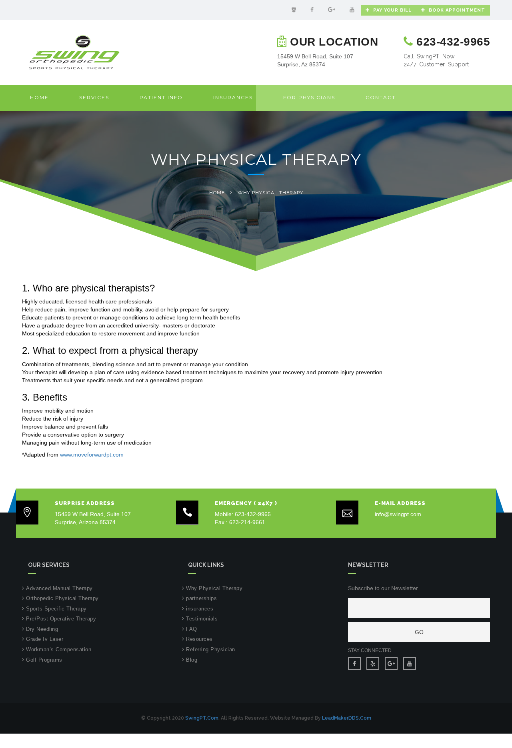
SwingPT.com (201, 718)
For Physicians (309, 97)
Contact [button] (381, 97)
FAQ (191, 629)
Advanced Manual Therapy (59, 588)
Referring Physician (210, 649)
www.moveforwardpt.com (92, 454)
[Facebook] (312, 9)
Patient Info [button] (161, 97)
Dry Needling (42, 629)
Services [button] (94, 97)
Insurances (233, 97)
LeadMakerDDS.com (346, 718)
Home (39, 97)
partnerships (201, 598)
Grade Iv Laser (44, 639)
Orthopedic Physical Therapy (62, 598)
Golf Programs (44, 660)
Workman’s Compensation (58, 649)
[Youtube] (352, 9)
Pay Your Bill (392, 10)
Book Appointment (457, 10)
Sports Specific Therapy (56, 609)
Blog (191, 660)
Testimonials (202, 619)
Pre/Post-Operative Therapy (61, 619)
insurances (199, 609)
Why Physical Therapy (214, 588)
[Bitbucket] (294, 9)
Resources (199, 639)
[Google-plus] (331, 9)
